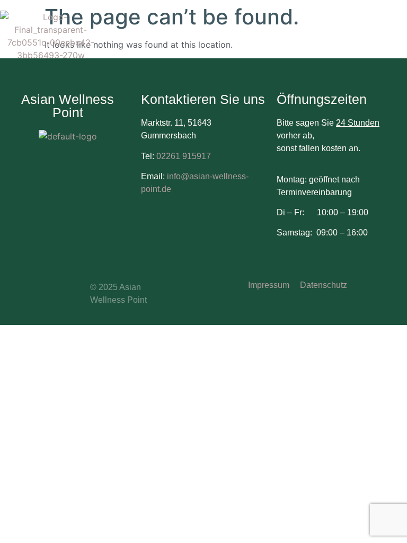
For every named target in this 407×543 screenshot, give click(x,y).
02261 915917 (183, 156)
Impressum (268, 285)
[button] (398, 35)
